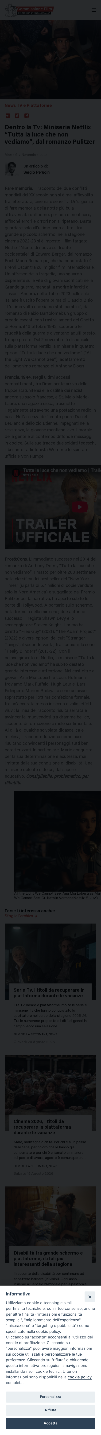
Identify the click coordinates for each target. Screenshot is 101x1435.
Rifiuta (50, 1410)
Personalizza (50, 1397)
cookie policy (80, 1377)
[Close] (90, 1296)
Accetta (50, 1423)
